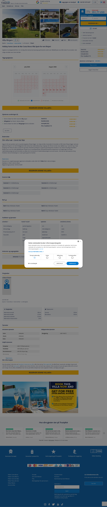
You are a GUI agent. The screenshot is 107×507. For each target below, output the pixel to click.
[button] (53, 251)
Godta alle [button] (72, 263)
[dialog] (53, 253)
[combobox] (78, 241)
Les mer (41, 249)
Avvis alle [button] (60, 263)
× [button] (80, 241)
